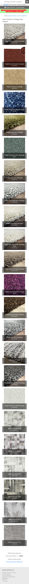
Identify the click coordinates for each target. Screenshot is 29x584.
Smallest (14, 15)
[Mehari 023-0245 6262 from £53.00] (14, 444)
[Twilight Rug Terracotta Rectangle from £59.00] (14, 57)
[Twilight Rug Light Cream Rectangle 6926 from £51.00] (14, 239)
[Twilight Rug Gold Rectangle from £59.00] (14, 79)
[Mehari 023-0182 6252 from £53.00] (14, 467)
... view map (5, 581)
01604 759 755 (10, 7)
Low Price (19, 15)
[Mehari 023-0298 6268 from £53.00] (14, 421)
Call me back (20, 7)
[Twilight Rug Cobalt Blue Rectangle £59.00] (14, 102)
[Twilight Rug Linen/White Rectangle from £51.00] (14, 34)
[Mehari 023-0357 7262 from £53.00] (14, 535)
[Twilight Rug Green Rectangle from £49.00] (14, 125)
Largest (9, 15)
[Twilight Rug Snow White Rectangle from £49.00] (14, 398)
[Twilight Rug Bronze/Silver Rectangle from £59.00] (14, 375)
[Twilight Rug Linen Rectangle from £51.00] (14, 170)
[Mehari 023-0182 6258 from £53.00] (14, 489)
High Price (24, 15)
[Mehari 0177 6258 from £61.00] (14, 353)
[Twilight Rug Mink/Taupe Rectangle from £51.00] (14, 262)
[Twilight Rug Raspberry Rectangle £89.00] (14, 284)
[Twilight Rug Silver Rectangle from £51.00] (14, 330)
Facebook (9, 562)
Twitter (15, 562)
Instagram (20, 562)
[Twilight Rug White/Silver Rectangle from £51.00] (14, 193)
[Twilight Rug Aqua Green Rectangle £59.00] (14, 148)
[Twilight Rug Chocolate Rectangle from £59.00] (14, 307)
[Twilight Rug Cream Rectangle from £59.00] (14, 216)
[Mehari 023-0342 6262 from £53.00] (14, 512)
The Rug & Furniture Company (12, 1)
